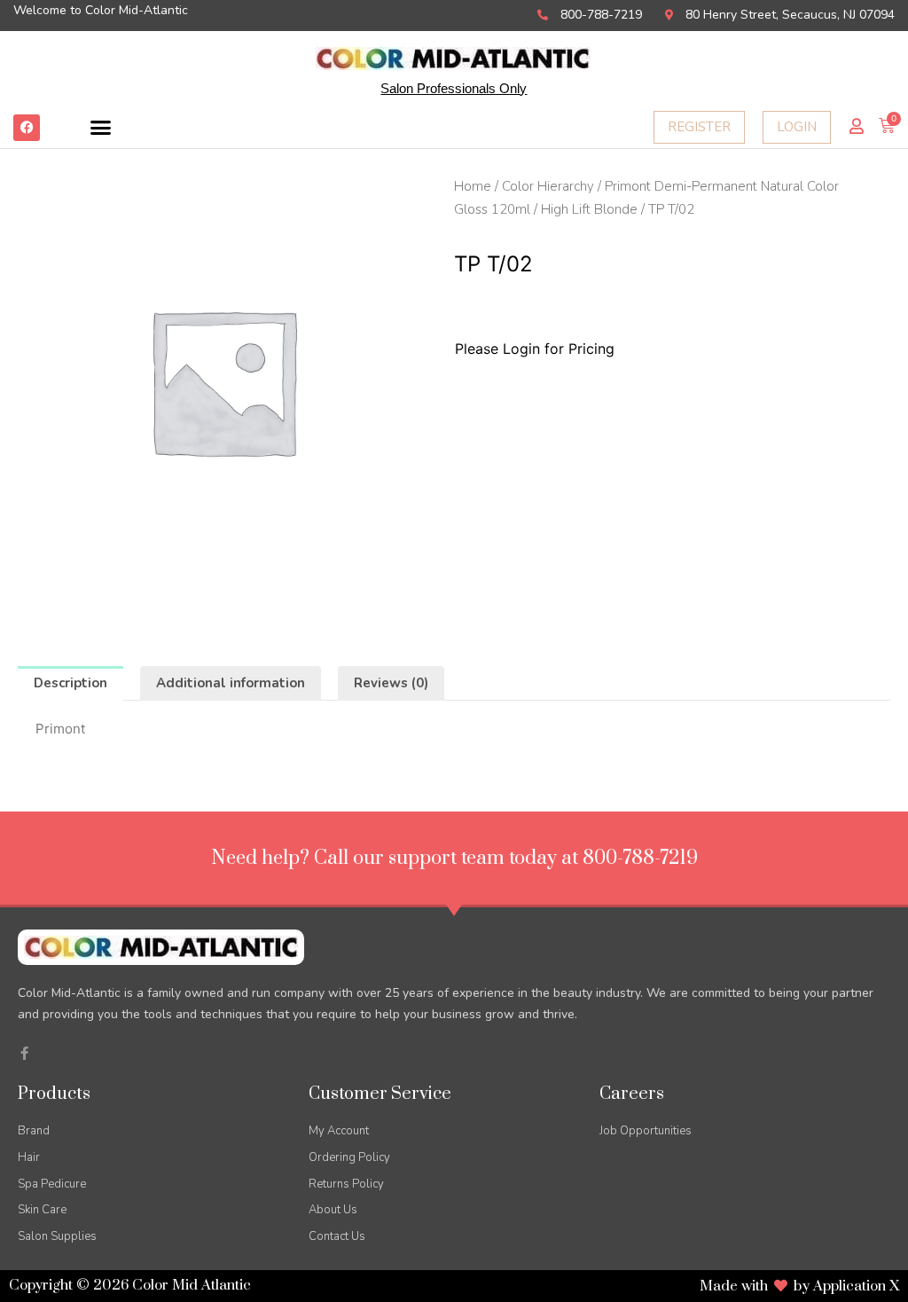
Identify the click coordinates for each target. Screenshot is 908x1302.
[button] (101, 128)
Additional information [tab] (230, 683)
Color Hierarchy (548, 186)
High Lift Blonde (589, 209)
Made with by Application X (799, 1286)
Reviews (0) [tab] (391, 683)
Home (472, 186)
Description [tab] (70, 683)
